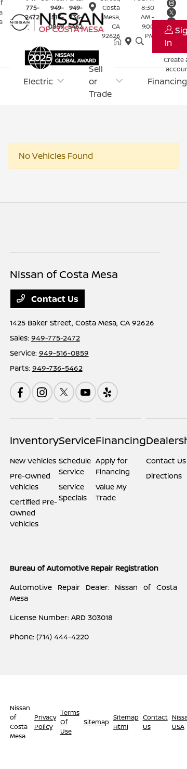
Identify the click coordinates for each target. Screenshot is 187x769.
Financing (121, 440)
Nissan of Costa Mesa (20, 721)
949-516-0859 (64, 353)
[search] (140, 41)
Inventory (34, 440)
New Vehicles (33, 460)
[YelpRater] (107, 392)
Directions (164, 476)
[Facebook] (20, 392)
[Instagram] (42, 392)
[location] (92, 8)
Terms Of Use (69, 722)
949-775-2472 (55, 338)
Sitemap (96, 721)
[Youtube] (85, 392)
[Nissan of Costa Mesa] (62, 21)
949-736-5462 (57, 368)
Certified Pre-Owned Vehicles (33, 512)
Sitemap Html (126, 722)
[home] (119, 41)
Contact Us (53, 299)
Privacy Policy (45, 722)
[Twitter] (64, 392)
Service (77, 440)
